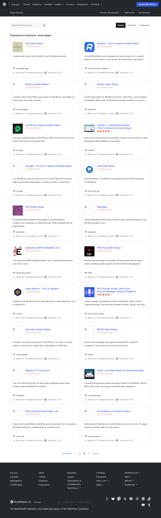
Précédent (66, 453)
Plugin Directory (16, 13)
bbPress (129, 481)
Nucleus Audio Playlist (37, 84)
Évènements (101, 477)
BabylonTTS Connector (37, 370)
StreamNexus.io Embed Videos (113, 411)
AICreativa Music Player (38, 329)
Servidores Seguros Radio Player (42, 125)
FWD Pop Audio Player (109, 247)
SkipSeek (102, 207)
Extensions (43, 481)
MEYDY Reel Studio (107, 329)
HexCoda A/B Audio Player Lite (41, 411)
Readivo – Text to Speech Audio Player (117, 43)
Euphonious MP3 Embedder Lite (42, 247)
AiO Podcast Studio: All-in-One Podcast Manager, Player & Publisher (116, 290)
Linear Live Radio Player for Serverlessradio (120, 370)
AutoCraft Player (106, 166)
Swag (99, 485)
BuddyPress (131, 485)
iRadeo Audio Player (107, 84)
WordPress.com (132, 473)
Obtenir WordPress (147, 4)
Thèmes (42, 477)
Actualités (14, 477)
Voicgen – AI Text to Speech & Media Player (48, 166)
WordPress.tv (74, 488)
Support (70, 477)
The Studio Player (34, 207)
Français (37, 502)
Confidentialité (16, 485)
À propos (14, 473)
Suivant (96, 453)
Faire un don (102, 481)
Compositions (44, 485)
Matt (128, 477)
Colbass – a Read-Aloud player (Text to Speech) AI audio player (114, 126)
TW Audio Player (34, 43)
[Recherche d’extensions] (44, 25)
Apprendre (71, 473)
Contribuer (100, 473)
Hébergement (16, 481)
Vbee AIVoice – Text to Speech (42, 288)
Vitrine (41, 473)
